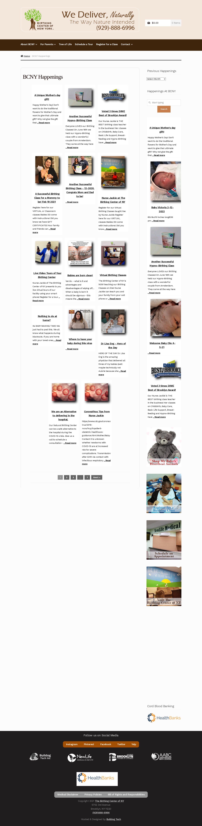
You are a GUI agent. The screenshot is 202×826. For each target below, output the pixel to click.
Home (27, 56)
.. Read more (43, 122)
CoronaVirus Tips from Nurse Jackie (97, 413)
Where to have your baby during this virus (79, 341)
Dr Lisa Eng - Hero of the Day (113, 345)
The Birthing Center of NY (109, 801)
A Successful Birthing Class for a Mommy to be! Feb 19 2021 (47, 197)
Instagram (72, 744)
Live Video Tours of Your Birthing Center (47, 275)
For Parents (46, 44)
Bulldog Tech (113, 819)
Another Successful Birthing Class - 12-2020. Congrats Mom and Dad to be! (80, 190)
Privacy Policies (93, 794)
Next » (96, 477)
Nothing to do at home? (47, 318)
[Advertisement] (163, 654)
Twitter (121, 744)
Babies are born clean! (80, 275)
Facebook (105, 744)
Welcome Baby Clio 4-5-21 (162, 345)
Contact (125, 44)
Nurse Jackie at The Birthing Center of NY (112, 199)
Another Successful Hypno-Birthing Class (79, 118)
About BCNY (28, 44)
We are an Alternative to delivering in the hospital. (63, 415)
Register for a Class (107, 44)
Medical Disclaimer (67, 794)
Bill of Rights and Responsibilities (126, 794)
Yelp (134, 744)
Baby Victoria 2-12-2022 (162, 209)
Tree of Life (65, 44)
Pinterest (89, 744)
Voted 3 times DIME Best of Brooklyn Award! (113, 113)
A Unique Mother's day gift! (47, 97)
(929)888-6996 (101, 812)
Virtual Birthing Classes (113, 275)
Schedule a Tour (84, 44)
